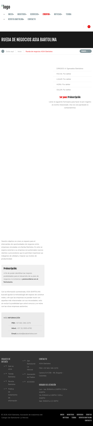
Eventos (46, 14)
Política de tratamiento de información (12, 395)
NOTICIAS (57, 14)
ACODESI (30, 382)
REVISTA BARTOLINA (15, 19)
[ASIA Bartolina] (5, 7)
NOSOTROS (21, 14)
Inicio (10, 14)
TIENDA (68, 14)
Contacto (32, 19)
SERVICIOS (34, 14)
